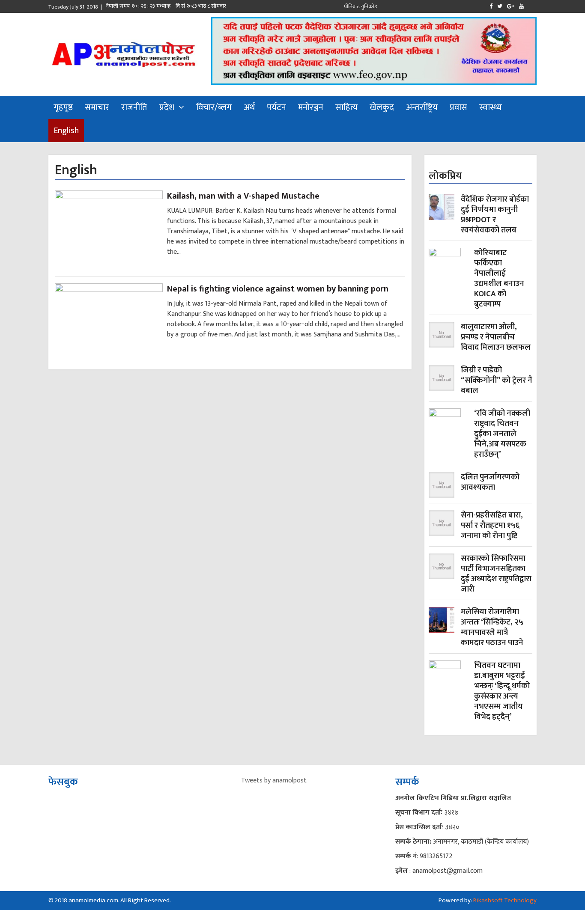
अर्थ (249, 107)
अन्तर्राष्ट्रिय (422, 107)
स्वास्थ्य (490, 107)
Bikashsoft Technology (505, 900)
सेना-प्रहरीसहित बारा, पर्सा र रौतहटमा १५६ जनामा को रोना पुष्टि (492, 525)
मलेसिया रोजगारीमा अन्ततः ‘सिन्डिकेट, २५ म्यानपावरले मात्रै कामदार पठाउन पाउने (492, 627)
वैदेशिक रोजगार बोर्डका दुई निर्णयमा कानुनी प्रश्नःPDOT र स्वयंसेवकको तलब (495, 214)
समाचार (97, 107)
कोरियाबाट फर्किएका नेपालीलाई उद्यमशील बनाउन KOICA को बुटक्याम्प (499, 278)
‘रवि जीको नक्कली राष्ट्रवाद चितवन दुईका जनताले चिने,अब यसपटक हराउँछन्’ (502, 434)
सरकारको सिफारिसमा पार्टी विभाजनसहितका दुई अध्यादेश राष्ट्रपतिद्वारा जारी (496, 574)
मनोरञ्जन (310, 107)
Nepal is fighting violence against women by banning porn (277, 289)
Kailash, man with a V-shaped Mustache (243, 196)
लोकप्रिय (445, 175)
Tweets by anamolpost (274, 780)
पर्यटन (276, 107)
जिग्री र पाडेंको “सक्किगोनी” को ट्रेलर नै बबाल (496, 380)
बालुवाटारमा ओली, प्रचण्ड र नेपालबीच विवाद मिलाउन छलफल (496, 337)
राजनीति (134, 107)
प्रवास (458, 107)
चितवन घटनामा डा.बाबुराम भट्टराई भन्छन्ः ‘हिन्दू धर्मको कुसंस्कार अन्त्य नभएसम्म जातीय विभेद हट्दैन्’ (502, 691)
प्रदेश (166, 107)
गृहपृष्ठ (63, 107)
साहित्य (346, 107)
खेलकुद (382, 107)
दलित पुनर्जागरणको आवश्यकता (490, 483)
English (66, 130)
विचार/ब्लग (214, 107)
